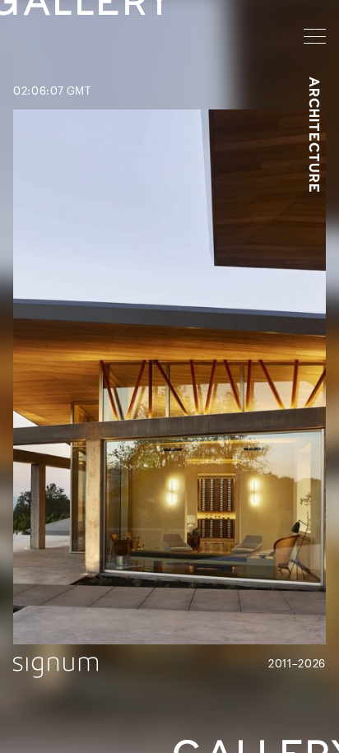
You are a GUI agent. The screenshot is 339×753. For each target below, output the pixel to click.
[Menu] (315, 36)
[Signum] (55, 667)
